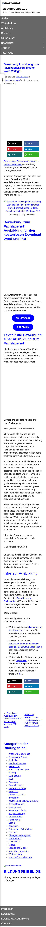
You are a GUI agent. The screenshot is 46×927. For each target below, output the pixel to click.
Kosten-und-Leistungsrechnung (23, 801)
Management (15, 807)
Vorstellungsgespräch (19, 851)
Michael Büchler (22, 77)
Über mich (6, 923)
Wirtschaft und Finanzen (20, 857)
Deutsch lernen (16, 785)
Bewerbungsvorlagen (12, 80)
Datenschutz (7, 913)
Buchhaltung (14, 776)
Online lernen (8, 38)
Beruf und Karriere (17, 763)
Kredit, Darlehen (16, 804)
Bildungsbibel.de (14, 9)
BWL (11, 779)
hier (20, 674)
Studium (5, 33)
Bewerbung (7, 43)
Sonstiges (13, 826)
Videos (12, 845)
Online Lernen (15, 816)
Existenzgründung (17, 788)
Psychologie (14, 820)
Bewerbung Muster (13, 164)
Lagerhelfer (21, 660)
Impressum (7, 908)
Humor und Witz (16, 794)
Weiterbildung (8, 23)
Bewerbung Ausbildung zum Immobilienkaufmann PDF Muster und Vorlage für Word (33, 720)
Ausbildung (7, 28)
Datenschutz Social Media (15, 918)
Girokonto (13, 791)
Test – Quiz (7, 52)
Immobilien (14, 798)
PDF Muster (23, 327)
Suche (4, 18)
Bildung (12, 772)
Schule (12, 823)
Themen (5, 47)
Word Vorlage (23, 318)
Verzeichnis (14, 841)
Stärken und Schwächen (20, 829)
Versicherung (15, 838)
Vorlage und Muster (18, 848)
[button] (14, 143)
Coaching (13, 782)
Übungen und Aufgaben (20, 835)
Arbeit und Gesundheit (19, 754)
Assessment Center (18, 757)
